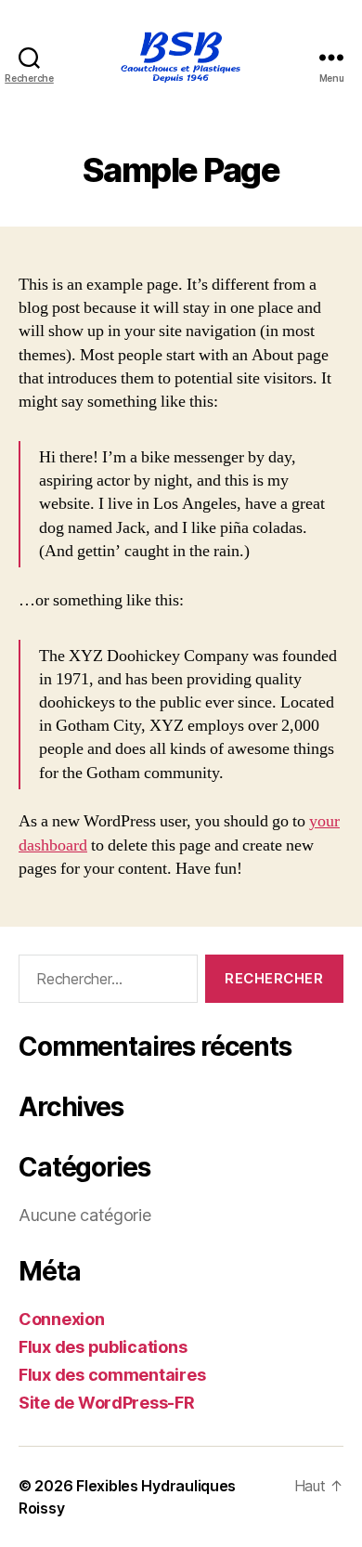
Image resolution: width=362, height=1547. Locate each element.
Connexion (62, 1319)
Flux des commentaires (112, 1374)
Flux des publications (103, 1347)
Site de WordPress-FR (107, 1402)
